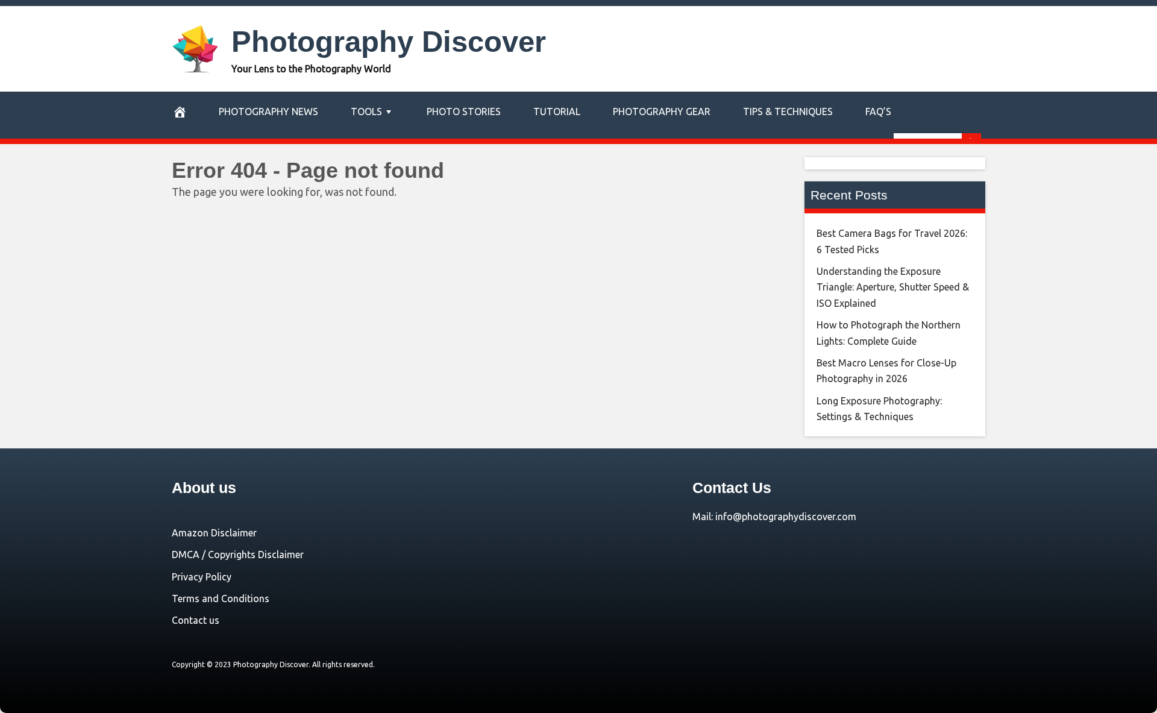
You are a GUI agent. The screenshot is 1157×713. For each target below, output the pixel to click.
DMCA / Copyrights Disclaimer (238, 554)
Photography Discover (388, 41)
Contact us (195, 620)
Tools (366, 111)
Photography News (268, 111)
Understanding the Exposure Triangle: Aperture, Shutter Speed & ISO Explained (893, 287)
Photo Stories (464, 111)
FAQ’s (878, 111)
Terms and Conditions (220, 598)
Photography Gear (661, 111)
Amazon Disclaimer (214, 532)
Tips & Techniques (788, 111)
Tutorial (556, 111)
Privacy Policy (201, 576)
